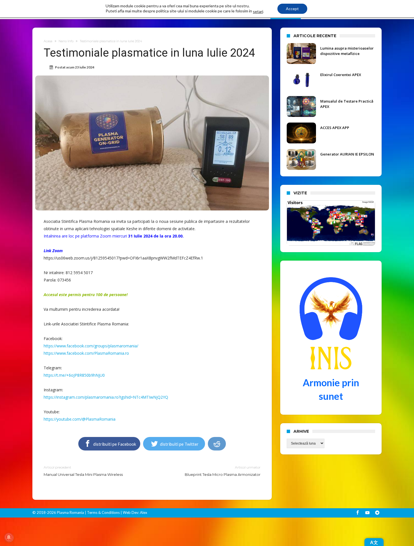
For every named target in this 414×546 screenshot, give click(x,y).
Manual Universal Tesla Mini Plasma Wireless (83, 471)
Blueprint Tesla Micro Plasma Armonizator (223, 471)
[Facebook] (357, 513)
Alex (143, 512)
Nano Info (66, 41)
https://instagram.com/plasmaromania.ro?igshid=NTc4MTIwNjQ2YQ (106, 397)
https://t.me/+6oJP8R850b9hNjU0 (74, 375)
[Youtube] (367, 513)
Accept (292, 8)
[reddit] (217, 443)
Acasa (48, 41)
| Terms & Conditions (102, 512)
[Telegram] (377, 513)
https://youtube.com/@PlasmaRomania (79, 419)
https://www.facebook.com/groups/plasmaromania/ (91, 346)
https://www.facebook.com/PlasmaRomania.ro (86, 353)
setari (258, 11)
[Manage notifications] (8, 537)
